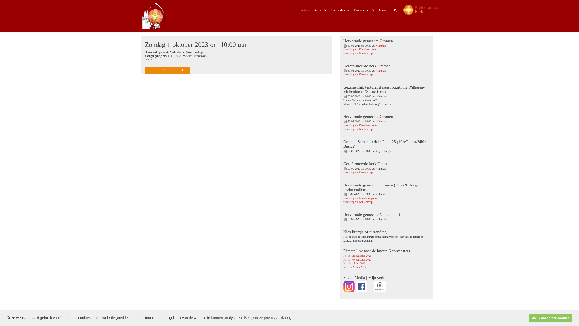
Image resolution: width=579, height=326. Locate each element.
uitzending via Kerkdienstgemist (360, 49)
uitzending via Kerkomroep (358, 53)
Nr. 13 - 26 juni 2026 (354, 267)
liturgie (148, 59)
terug (164, 69)
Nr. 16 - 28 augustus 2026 (357, 255)
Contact (383, 10)
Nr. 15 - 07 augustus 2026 (357, 259)
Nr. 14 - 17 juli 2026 (354, 263)
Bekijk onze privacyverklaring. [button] (268, 318)
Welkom (305, 10)
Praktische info (362, 10)
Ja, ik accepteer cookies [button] (551, 318)
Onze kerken (338, 10)
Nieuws (318, 10)
